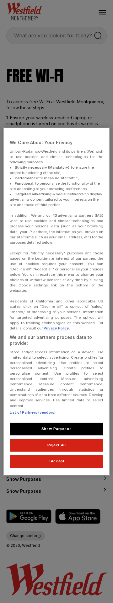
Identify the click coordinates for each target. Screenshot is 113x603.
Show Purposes (56, 428)
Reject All (56, 445)
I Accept (57, 461)
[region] (56, 301)
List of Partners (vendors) (33, 412)
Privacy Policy (56, 328)
